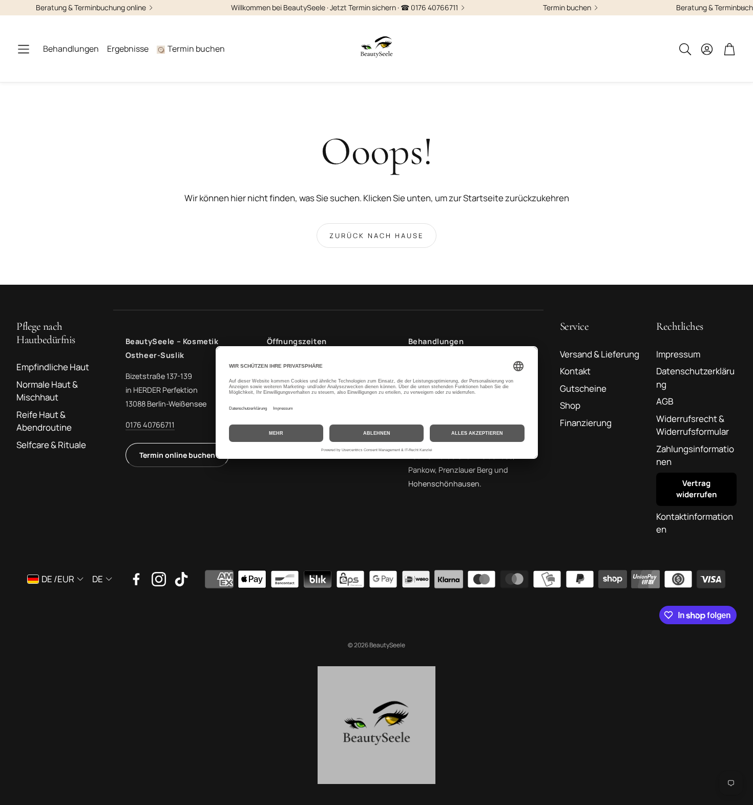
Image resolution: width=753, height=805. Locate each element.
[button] (23, 49)
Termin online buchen (177, 455)
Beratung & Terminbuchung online (91, 7)
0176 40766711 (150, 425)
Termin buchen (567, 7)
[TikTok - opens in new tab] (181, 579)
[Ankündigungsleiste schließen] (742, 7)
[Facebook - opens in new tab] (136, 579)
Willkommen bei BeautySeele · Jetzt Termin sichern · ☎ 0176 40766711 (344, 7)
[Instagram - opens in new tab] (159, 579)
